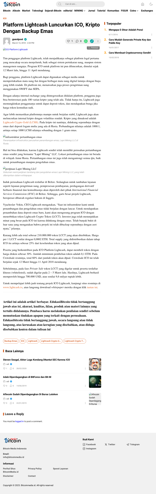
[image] (95, 364)
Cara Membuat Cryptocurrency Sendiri (130, 52)
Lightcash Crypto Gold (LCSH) (20, 122)
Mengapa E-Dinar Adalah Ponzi (126, 30)
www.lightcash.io (12, 287)
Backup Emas (10, 341)
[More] (98, 41)
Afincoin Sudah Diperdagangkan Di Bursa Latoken (30, 394)
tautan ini (92, 287)
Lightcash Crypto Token (75, 341)
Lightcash (32, 341)
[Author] (6, 41)
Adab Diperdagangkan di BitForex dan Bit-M (27, 377)
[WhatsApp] (86, 41)
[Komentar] (77, 41)
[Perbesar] (15, 49)
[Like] (68, 41)
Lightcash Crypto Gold (51, 341)
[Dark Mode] (151, 4)
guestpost (17, 39)
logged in (19, 421)
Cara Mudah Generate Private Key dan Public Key (130, 41)
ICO (5, 18)
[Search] (60, 4)
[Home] (142, 4)
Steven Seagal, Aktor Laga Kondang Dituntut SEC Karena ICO (36, 359)
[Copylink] (92, 41)
